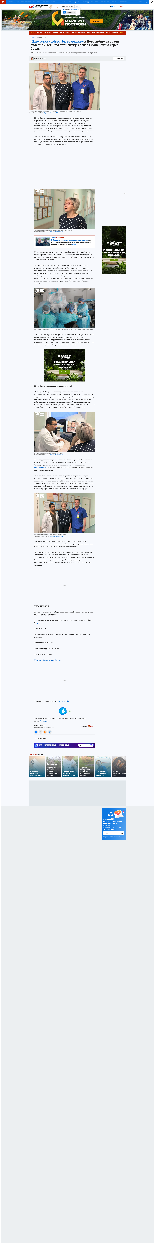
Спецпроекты (105, 2)
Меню (3, 2)
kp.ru (91, 726)
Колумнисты (122, 2)
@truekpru (44, 721)
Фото (11, 2)
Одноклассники (49, 660)
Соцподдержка (87, 2)
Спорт (114, 2)
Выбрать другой (71, 12)
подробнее (39, 623)
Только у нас (47, 32)
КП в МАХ (108, 32)
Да (64, 12)
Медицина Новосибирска (78, 32)
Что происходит (42, 738)
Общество (45, 2)
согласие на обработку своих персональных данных (111, 837)
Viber (68, 701)
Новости (39, 32)
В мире (62, 2)
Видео (17, 2)
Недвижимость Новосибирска (95, 32)
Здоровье (77, 2)
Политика (36, 2)
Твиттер (58, 660)
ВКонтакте (38, 660)
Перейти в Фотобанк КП (51, 113)
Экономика (55, 2)
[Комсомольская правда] (38, 6)
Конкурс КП (115, 32)
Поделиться (119, 58)
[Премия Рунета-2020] (54, 6)
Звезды (69, 2)
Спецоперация (26, 2)
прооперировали (40, 467)
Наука (97, 2)
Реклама (121, 6)
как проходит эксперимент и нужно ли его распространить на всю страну (71, 242)
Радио (113, 6)
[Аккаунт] (152, 2)
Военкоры (55, 32)
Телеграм (61, 701)
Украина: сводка (64, 32)
